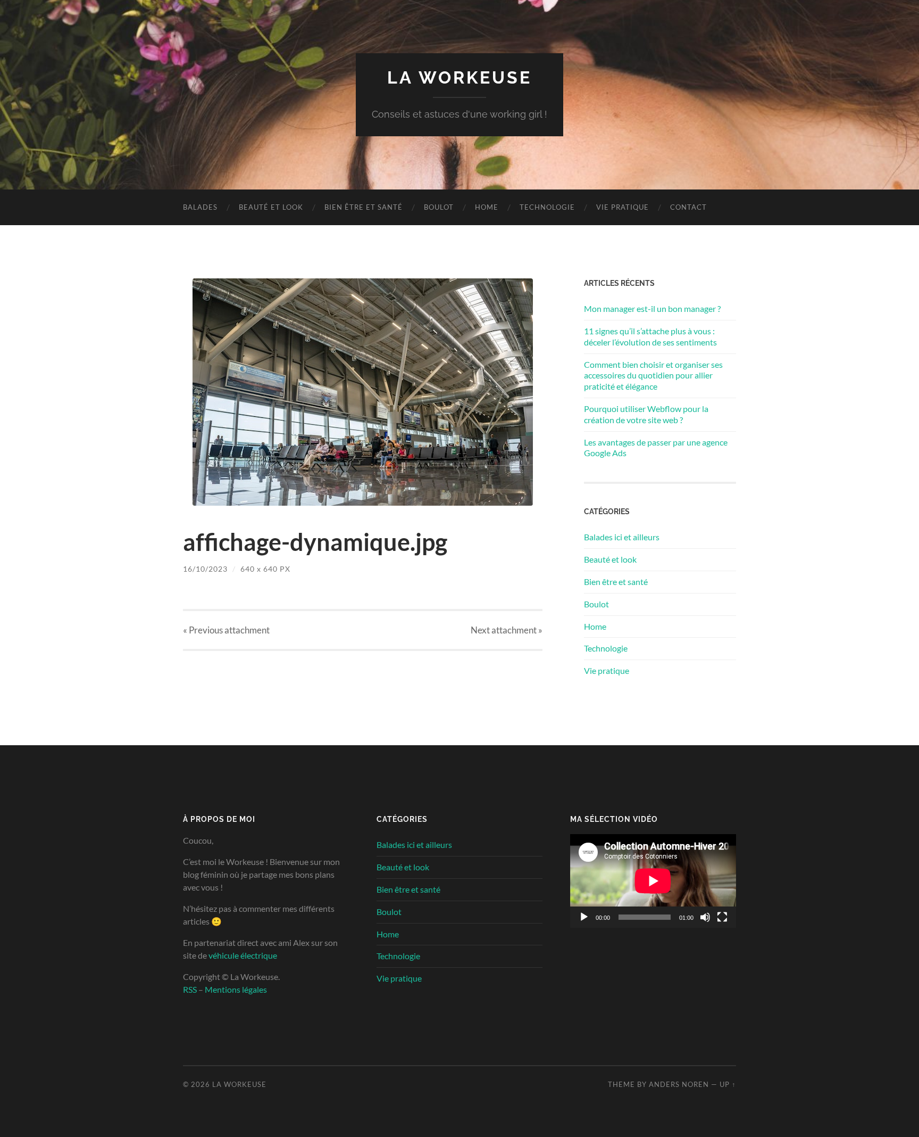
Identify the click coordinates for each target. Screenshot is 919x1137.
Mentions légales (236, 989)
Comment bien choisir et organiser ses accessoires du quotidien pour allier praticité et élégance (653, 375)
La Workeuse (459, 77)
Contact (688, 207)
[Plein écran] (722, 917)
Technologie (547, 207)
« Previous (226, 630)
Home (486, 207)
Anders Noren (679, 1084)
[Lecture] (584, 917)
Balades (200, 207)
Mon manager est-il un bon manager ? (652, 308)
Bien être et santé (363, 207)
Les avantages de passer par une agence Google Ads (656, 447)
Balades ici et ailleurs (621, 537)
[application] (653, 881)
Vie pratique (622, 207)
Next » (506, 630)
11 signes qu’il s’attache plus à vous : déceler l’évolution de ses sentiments (650, 336)
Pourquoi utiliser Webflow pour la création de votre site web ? (646, 414)
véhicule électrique (242, 955)
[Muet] (705, 917)
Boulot (439, 207)
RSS (190, 989)
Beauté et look (271, 207)
